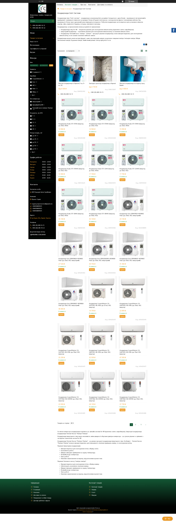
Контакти (91, 4)
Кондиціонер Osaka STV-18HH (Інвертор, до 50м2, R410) (71, 214)
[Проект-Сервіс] (42, 8)
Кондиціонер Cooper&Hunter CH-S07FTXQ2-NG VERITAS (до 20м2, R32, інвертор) (70, 399)
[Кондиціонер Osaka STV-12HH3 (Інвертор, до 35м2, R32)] (133, 154)
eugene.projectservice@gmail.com (42, 204)
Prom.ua (97, 508)
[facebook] (144, 45)
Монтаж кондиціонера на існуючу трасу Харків (132, 84)
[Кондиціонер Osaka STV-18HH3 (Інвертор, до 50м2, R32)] (102, 199)
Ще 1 (33, 95)
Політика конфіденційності (100, 510)
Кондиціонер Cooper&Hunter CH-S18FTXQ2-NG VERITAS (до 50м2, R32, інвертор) (131, 399)
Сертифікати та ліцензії (38, 49)
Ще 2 (33, 152)
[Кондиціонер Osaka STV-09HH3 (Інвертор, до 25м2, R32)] (71, 154)
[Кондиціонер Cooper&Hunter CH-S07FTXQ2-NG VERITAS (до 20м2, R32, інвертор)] (71, 382)
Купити (61, 135)
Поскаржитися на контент (84, 510)
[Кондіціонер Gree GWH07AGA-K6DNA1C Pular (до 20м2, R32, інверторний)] (133, 199)
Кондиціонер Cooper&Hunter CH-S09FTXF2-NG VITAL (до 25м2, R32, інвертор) (130, 305)
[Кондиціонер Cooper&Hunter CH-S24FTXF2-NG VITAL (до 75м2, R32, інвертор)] (133, 335)
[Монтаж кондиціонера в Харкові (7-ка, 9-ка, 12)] (71, 69)
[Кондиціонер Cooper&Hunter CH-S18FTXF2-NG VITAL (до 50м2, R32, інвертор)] (102, 335)
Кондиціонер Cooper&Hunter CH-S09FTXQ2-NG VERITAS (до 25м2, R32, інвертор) (101, 399)
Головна (60, 4)
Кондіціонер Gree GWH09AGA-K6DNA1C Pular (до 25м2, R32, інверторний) (70, 259)
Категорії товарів (97, 487)
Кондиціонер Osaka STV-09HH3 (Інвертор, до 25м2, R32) (71, 169)
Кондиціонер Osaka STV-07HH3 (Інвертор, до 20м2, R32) (102, 125)
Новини (94, 490)
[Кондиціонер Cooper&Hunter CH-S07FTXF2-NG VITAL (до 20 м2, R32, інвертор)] (102, 289)
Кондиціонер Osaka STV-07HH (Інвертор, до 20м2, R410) (71, 125)
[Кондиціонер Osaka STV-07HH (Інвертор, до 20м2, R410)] (71, 109)
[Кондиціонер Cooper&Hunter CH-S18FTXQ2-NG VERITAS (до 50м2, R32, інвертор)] (133, 382)
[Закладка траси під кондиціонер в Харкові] (102, 69)
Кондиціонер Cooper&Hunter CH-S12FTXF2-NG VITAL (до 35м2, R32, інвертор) (69, 352)
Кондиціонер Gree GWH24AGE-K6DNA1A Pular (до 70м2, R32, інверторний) (70, 304)
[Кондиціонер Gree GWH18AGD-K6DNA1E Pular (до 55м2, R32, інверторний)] (133, 244)
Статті (93, 492)
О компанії (37, 490)
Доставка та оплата (105, 4)
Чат (169, 519)
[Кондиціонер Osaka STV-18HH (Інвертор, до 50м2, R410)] (71, 199)
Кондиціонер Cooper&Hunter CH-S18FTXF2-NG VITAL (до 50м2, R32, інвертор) (100, 352)
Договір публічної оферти (42, 501)
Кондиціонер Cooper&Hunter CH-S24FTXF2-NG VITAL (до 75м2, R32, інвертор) (130, 352)
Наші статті (34, 42)
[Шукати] (52, 21)
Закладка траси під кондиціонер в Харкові (102, 83)
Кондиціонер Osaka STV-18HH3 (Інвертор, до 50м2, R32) (102, 214)
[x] (146, 45)
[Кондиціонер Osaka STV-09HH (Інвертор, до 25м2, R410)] (133, 109)
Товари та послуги (66, 9)
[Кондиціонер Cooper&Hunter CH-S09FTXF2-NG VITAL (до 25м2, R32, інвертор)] (133, 289)
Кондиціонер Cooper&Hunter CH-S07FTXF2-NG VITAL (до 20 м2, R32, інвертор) (100, 305)
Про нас (83, 4)
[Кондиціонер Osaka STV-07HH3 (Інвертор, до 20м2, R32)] (102, 109)
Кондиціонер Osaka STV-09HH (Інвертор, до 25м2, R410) (132, 125)
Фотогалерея (34, 45)
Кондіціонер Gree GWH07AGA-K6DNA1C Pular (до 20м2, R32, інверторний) (132, 214)
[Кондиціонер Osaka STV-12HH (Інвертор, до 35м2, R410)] (102, 154)
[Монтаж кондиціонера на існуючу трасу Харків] (133, 69)
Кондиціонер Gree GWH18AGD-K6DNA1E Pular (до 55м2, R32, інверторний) (132, 259)
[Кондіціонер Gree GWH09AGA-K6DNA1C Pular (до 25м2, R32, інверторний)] (71, 244)
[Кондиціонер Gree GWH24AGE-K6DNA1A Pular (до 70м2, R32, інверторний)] (71, 289)
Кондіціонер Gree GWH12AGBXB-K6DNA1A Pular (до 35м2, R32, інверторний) (102, 259)
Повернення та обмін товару (42, 498)
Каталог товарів (71, 4)
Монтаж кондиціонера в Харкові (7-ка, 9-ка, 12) (71, 84)
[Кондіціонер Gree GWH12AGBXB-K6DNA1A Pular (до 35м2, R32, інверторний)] (102, 244)
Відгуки (32, 52)
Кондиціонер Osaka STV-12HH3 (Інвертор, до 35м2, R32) (133, 169)
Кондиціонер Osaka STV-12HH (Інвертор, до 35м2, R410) (101, 169)
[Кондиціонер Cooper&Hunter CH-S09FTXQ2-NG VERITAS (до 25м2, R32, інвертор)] (102, 382)
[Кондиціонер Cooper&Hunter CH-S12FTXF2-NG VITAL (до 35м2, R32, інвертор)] (71, 335)
